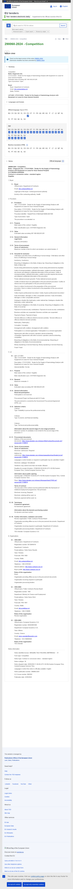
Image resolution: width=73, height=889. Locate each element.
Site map (7, 813)
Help (6, 771)
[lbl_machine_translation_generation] (27, 145)
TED (6, 39)
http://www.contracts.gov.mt (33, 567)
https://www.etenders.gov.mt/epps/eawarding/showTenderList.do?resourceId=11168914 (38, 456)
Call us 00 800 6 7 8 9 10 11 (13, 860)
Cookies (7, 796)
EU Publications (9, 836)
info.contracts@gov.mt (21, 89)
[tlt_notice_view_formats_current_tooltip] (63, 161)
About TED (8, 809)
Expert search (29, 31)
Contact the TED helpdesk (12, 774)
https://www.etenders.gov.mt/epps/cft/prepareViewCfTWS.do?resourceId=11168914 (35, 481)
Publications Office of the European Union (18, 758)
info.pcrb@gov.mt (24, 608)
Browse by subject (41, 31)
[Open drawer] (7, 52)
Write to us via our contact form (14, 867)
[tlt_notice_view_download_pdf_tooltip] (9, 132)
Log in (55, 6)
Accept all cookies (14, 884)
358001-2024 (39, 58)
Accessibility (8, 800)
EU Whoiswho (9, 833)
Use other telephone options (13, 864)
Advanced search (18, 31)
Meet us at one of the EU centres (14, 871)
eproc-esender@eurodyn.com (28, 636)
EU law (7, 822)
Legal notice (8, 793)
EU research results (10, 829)
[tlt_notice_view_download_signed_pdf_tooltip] (28, 116)
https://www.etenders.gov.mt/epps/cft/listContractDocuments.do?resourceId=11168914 (38, 442)
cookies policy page (37, 876)
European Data (9, 826)
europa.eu (20, 852)
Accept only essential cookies (34, 884)
